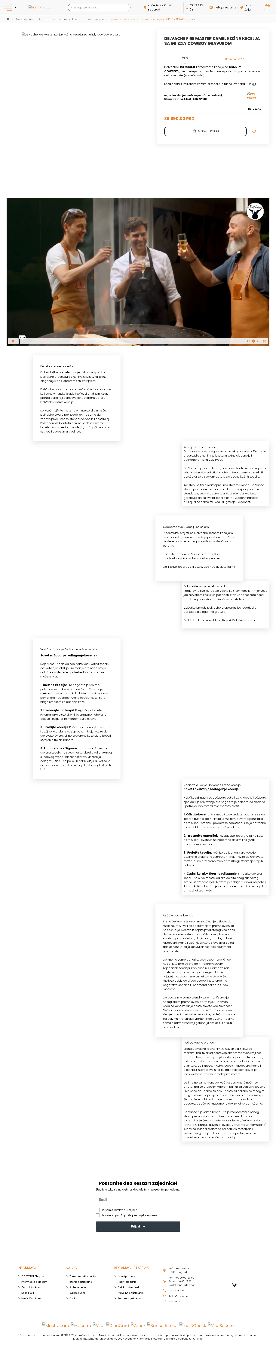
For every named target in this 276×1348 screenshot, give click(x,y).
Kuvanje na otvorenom (53, 19)
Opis (185, 58)
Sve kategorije (24, 19)
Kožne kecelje (95, 19)
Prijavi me (138, 1226)
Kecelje (76, 19)
